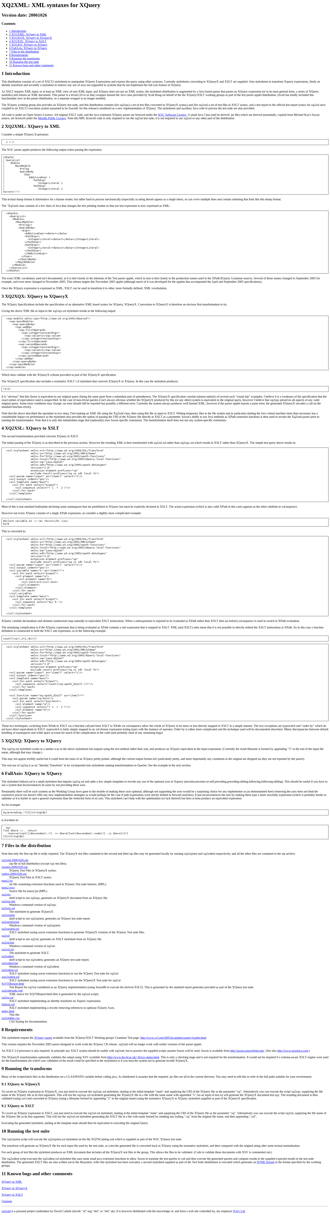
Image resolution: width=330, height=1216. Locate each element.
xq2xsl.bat (8, 942)
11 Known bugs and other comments (31, 65)
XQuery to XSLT (12, 1194)
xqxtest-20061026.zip (15, 867)
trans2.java (8, 887)
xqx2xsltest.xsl (10, 976)
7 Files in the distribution (24, 51)
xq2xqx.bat (8, 901)
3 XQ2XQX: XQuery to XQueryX (30, 37)
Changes (7, 1201)
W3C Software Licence (172, 114)
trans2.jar (7, 880)
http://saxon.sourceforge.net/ (247, 1050)
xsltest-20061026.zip (14, 873)
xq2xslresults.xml (12, 990)
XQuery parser (43, 1037)
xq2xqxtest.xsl (10, 928)
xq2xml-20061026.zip (15, 860)
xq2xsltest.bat (10, 963)
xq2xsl (6, 935)
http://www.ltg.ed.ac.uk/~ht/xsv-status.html (133, 1057)
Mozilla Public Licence (52, 118)
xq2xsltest (8, 956)
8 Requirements (18, 55)
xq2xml (6, 1211)
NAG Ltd (239, 1211)
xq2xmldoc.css (10, 1018)
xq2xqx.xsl (8, 908)
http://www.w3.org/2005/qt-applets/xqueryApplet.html (173, 1037)
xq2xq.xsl (7, 997)
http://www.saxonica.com (292, 1050)
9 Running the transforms (24, 58)
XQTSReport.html (13, 983)
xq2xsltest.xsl (10, 970)
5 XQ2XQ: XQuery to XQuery (28, 44)
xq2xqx (6, 894)
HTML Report (265, 1162)
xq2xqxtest (8, 915)
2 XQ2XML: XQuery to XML (28, 34)
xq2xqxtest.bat (10, 922)
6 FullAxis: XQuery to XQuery (28, 48)
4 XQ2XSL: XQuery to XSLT (27, 41)
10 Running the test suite (24, 62)
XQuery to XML (12, 1181)
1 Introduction (17, 31)
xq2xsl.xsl (8, 949)
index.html (8, 1011)
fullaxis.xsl (8, 1004)
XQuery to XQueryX (15, 1188)
